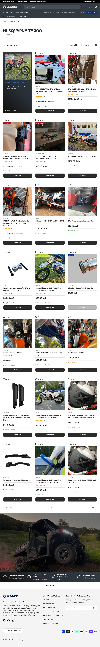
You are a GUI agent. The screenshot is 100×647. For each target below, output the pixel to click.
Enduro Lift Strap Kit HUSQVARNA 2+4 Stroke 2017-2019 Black (48, 416)
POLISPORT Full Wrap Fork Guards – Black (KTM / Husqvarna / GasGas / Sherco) (16, 417)
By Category (24, 16)
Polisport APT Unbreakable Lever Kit (17, 480)
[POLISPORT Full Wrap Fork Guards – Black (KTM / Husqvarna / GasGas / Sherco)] (17, 395)
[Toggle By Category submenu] (31, 16)
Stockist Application (50, 623)
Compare (69, 45)
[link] (24, 508)
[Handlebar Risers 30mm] (17, 333)
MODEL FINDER (10, 110)
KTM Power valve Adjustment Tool (81, 221)
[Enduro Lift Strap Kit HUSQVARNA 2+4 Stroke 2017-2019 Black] (50, 395)
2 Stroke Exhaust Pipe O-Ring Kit (80, 288)
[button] (96, 7)
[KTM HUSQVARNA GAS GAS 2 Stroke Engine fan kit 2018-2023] (82, 69)
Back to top (50, 585)
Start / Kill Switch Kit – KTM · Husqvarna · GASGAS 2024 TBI (47, 157)
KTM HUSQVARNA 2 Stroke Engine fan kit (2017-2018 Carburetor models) (16, 223)
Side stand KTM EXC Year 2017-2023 (82, 156)
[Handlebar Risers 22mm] (82, 333)
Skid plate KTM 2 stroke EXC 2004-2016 (48, 354)
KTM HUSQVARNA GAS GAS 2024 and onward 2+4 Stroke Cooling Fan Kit (49, 91)
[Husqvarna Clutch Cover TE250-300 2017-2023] (82, 460)
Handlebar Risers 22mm (77, 353)
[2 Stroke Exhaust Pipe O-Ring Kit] (82, 268)
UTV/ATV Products (21, 13)
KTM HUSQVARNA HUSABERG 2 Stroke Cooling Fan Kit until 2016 (15, 157)
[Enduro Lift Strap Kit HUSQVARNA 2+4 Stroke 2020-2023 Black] (50, 460)
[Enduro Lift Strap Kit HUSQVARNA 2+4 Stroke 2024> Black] (50, 268)
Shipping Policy (49, 608)
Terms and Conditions (51, 611)
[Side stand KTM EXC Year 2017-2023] (82, 136)
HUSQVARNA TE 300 (14, 21)
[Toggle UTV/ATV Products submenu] (29, 12)
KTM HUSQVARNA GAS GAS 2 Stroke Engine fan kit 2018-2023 (82, 90)
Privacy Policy (48, 604)
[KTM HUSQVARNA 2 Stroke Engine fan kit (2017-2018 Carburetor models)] (17, 201)
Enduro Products (9, 16)
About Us (47, 13)
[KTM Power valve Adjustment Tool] (82, 201)
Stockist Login (48, 619)
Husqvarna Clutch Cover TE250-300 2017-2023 (82, 481)
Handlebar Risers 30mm (12, 353)
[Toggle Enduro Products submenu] (17, 16)
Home (4, 21)
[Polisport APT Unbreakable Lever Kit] (17, 460)
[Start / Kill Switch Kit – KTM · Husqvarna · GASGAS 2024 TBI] (50, 136)
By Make (6, 13)
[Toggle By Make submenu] (11, 12)
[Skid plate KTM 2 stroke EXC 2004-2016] (50, 333)
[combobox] (52, 7)
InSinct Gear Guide (68, 13)
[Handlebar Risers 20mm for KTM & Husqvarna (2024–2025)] (17, 268)
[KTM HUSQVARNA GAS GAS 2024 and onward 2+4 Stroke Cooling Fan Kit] (50, 69)
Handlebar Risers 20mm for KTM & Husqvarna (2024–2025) (16, 289)
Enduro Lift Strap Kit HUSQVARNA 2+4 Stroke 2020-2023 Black (48, 481)
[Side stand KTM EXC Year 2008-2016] (50, 201)
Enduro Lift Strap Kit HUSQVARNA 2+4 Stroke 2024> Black (48, 289)
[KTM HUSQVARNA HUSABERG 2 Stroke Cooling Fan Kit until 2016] (17, 136)
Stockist (81, 13)
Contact (56, 13)
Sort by (6, 45)
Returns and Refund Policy (53, 615)
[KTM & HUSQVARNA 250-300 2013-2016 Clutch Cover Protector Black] (82, 395)
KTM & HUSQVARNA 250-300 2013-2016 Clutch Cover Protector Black (82, 416)
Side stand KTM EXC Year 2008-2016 (49, 221)
